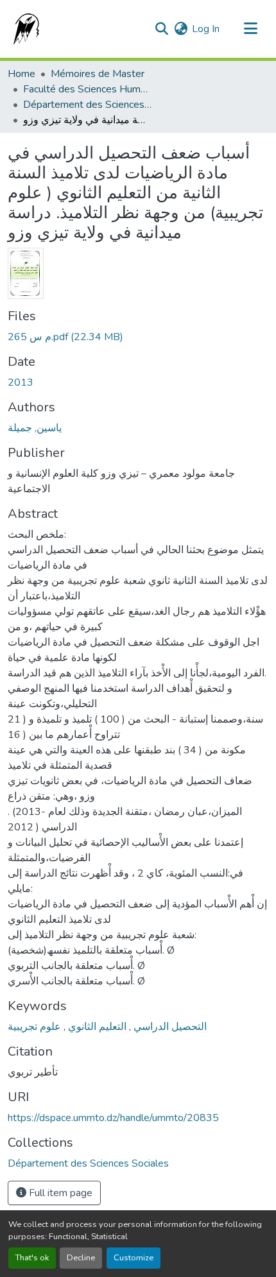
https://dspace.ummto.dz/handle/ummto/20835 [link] (113, 1118)
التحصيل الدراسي (169, 1027)
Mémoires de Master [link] (97, 74)
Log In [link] (206, 29)
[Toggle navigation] (250, 29)
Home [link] (21, 74)
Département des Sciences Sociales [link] (87, 105)
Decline (81, 1258)
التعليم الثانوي (95, 1027)
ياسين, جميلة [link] (35, 428)
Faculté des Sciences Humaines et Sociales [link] (87, 89)
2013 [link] (20, 382)
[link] (138, 337)
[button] (24, 29)
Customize (133, 1258)
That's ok (32, 1258)
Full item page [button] (59, 1193)
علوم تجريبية (34, 1027)
